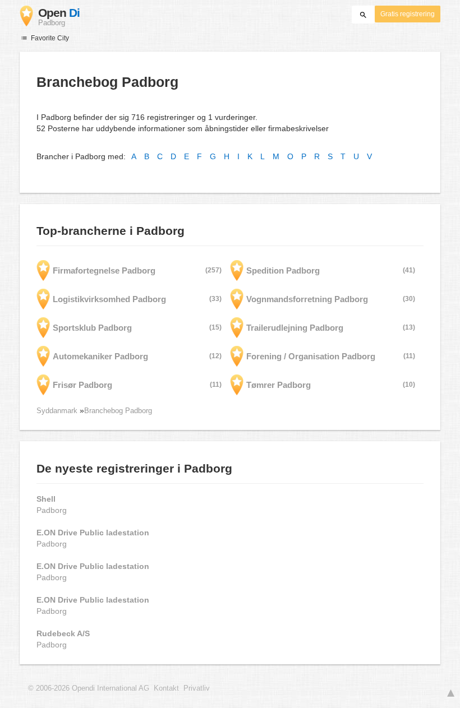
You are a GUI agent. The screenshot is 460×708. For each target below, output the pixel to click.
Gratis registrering (407, 14)
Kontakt (166, 688)
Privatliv (196, 688)
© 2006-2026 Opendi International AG (88, 688)
